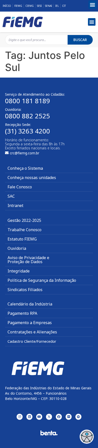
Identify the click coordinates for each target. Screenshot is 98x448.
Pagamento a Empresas (30, 322)
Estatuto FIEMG (22, 239)
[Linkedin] (29, 417)
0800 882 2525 (27, 115)
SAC (11, 196)
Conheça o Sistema (25, 168)
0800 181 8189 (27, 100)
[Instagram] (20, 417)
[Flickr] (69, 417)
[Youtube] (39, 417)
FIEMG (18, 6)
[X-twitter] (49, 417)
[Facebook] (59, 417)
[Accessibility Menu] (86, 436)
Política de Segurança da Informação (42, 280)
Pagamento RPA (22, 313)
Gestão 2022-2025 (24, 220)
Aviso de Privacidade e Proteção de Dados (28, 259)
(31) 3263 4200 (27, 130)
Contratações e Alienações (32, 332)
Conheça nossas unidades (32, 177)
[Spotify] (78, 417)
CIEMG (29, 6)
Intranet (15, 205)
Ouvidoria (17, 248)
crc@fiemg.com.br (24, 153)
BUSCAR (80, 39)
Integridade (19, 271)
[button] (92, 5)
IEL (57, 6)
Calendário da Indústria (30, 304)
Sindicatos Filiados (25, 289)
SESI (39, 6)
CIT (64, 6)
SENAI (48, 6)
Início (7, 6)
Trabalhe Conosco (24, 229)
